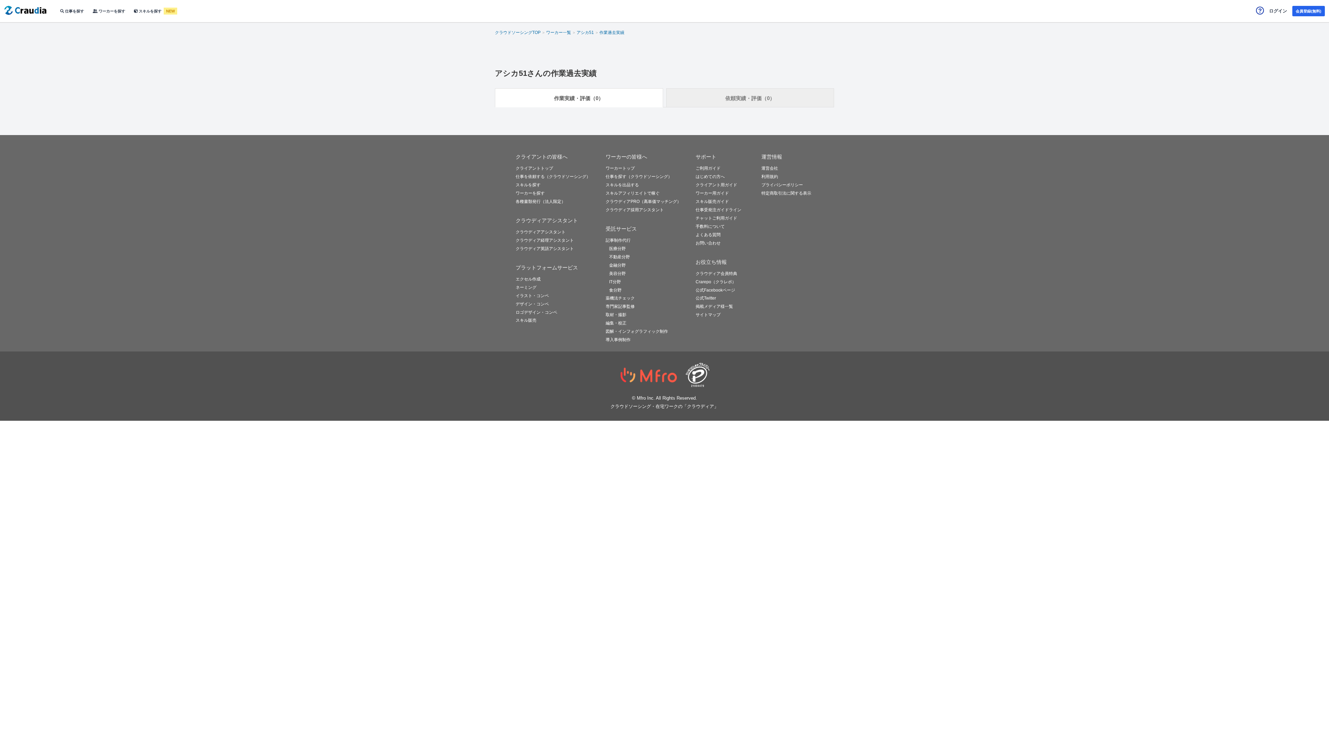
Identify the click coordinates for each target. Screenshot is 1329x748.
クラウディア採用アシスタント (635, 209)
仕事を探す (74, 11)
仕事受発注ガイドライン (718, 209)
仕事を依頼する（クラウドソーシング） (553, 176)
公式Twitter (706, 298)
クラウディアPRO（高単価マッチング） (643, 201)
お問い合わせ (708, 243)
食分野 (615, 290)
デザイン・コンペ (532, 304)
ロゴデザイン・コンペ (536, 312)
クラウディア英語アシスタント (545, 248)
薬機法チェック (620, 298)
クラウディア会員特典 (716, 273)
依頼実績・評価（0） (750, 98)
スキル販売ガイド (712, 201)
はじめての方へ (710, 176)
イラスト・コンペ (532, 295)
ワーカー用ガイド (712, 193)
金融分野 (617, 265)
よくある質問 (708, 234)
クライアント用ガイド (716, 184)
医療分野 (617, 248)
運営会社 (769, 168)
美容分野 (617, 273)
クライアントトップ (534, 168)
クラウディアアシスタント (541, 232)
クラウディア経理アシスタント (545, 240)
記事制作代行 (618, 240)
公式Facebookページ (715, 290)
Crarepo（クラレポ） (716, 281)
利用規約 (769, 176)
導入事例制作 (618, 339)
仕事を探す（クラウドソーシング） (639, 176)
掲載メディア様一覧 (714, 306)
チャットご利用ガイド (716, 218)
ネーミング (526, 287)
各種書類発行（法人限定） (541, 201)
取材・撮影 (616, 314)
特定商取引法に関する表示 (786, 193)
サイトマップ (708, 314)
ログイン (1278, 11)
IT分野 (615, 281)
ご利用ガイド (708, 168)
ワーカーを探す (111, 11)
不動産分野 (619, 257)
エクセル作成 (528, 279)
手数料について (710, 226)
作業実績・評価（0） (579, 98)
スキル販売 (526, 320)
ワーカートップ (620, 168)
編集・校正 (616, 323)
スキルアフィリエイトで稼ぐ (633, 193)
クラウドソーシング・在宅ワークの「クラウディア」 (664, 406)
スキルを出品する (622, 184)
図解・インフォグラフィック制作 (637, 331)
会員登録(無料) (1308, 11)
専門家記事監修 (620, 306)
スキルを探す (150, 11)
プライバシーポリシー (782, 184)
